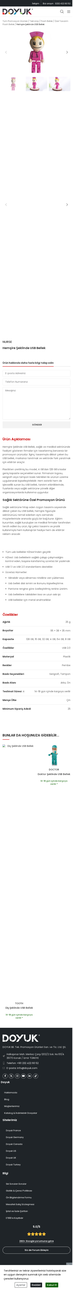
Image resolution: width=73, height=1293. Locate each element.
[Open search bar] (62, 11)
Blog (6, 1099)
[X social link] (11, 1076)
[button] (6, 52)
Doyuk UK (11, 1157)
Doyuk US (11, 1151)
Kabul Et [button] (52, 1285)
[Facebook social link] (5, 1076)
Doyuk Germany (15, 1137)
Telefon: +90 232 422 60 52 (23, 1063)
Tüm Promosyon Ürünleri (15, 21)
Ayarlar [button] (20, 1285)
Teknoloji (34, 21)
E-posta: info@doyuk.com (22, 1068)
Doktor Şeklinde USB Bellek (54, 774)
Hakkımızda (10, 1092)
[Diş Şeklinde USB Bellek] (19, 872)
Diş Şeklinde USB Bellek (19, 1008)
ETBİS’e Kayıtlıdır (14, 1218)
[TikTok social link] (35, 1076)
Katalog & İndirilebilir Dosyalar (20, 1113)
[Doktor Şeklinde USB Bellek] (53, 755)
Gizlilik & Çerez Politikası (19, 1190)
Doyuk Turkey (13, 1164)
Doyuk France (13, 1130)
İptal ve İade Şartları (17, 1211)
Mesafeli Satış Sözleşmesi (20, 1204)
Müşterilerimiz (12, 1106)
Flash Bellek (47, 21)
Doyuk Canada (14, 1144)
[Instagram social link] (17, 1076)
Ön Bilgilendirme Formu (19, 1197)
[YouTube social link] (23, 1076)
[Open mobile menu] (68, 11)
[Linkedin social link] (29, 1076)
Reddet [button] (36, 1285)
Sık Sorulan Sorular (16, 1183)
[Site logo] (18, 11)
